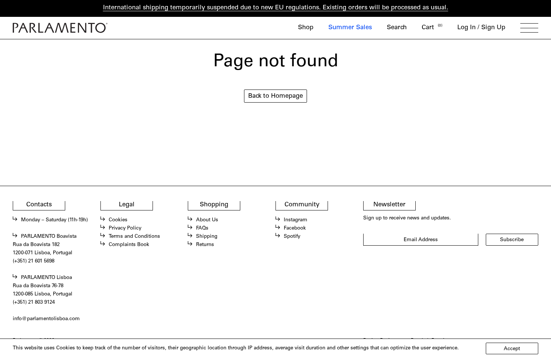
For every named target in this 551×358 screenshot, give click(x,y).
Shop (305, 28)
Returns (205, 245)
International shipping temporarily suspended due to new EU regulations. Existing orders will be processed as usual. (275, 8)
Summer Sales (350, 28)
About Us (207, 220)
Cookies (118, 220)
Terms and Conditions (134, 236)
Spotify (292, 236)
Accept (512, 349)
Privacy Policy (125, 228)
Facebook (295, 228)
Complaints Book (129, 245)
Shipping (206, 236)
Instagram (295, 220)
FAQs (202, 228)
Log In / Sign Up (481, 28)
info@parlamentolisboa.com (46, 319)
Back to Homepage (275, 96)
